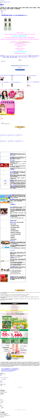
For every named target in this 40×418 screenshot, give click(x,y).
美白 (38, 55)
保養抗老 (30, 55)
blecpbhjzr (1, 374)
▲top (0, 380)
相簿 (1, 11)
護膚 (35, 55)
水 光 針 (1, 116)
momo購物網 (12, 157)
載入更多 (1, 381)
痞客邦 (4, 377)
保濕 (33, 55)
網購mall (2, 4)
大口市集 (13, 266)
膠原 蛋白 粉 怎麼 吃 (13, 222)
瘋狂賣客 (11, 180)
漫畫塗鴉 (5, 379)
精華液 (16, 57)
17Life (10, 182)
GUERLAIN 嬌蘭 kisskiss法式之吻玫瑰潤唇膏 (31, 75)
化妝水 (4, 57)
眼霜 (10, 57)
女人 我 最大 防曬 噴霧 (12, 169)
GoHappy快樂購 (12, 171)
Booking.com (12, 240)
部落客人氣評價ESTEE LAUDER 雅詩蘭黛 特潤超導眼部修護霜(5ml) (8, 370)
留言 (5, 377)
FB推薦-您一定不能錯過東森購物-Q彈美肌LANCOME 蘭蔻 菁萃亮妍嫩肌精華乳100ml (10, 368)
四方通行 (11, 220)
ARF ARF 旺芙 (12, 160)
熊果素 (20, 128)
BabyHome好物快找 (13, 185)
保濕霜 (7, 57)
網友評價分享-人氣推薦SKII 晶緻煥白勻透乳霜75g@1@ (7, 371)
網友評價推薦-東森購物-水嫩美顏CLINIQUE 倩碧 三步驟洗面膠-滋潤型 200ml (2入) (14, 15)
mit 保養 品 (11, 202)
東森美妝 (2, 55)
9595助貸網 (12, 199)
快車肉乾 (11, 276)
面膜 (13, 57)
